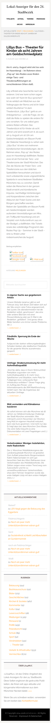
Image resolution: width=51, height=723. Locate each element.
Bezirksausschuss (17, 589)
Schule (12, 633)
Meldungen (21, 270)
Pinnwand (13, 621)
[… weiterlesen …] (14, 328)
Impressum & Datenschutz (30, 716)
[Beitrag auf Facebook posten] (19, 256)
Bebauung (14, 585)
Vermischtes (15, 654)
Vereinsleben (15, 641)
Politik (12, 625)
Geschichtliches (16, 597)
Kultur (12, 609)
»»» (30, 691)
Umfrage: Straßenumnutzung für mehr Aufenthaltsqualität (26, 364)
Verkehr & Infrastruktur (20, 650)
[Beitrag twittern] (17, 252)
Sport (11, 637)
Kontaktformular (30, 701)
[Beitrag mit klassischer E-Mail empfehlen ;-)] (36, 259)
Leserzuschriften (17, 613)
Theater (16, 644)
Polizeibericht (15, 629)
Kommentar (15, 605)
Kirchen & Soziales (18, 601)
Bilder (12, 593)
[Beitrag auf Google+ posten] (18, 259)
